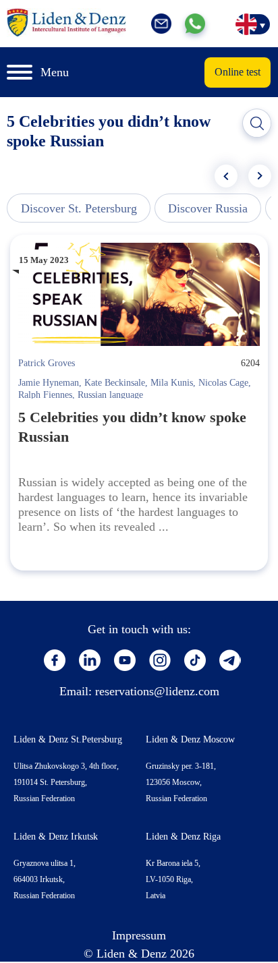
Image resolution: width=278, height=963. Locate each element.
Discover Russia (208, 208)
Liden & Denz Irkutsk (55, 836)
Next (259, 176)
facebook (54, 660)
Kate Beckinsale (114, 383)
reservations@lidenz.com (157, 691)
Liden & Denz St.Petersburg (67, 739)
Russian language (110, 395)
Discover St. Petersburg (79, 208)
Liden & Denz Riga (183, 836)
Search (257, 123)
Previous (226, 176)
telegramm (230, 660)
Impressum (139, 935)
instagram (160, 660)
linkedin (90, 660)
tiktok (195, 660)
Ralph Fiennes (45, 395)
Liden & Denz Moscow (190, 739)
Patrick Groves (46, 363)
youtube (125, 660)
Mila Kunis (171, 383)
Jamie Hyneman (48, 383)
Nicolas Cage (223, 383)
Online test (237, 72)
